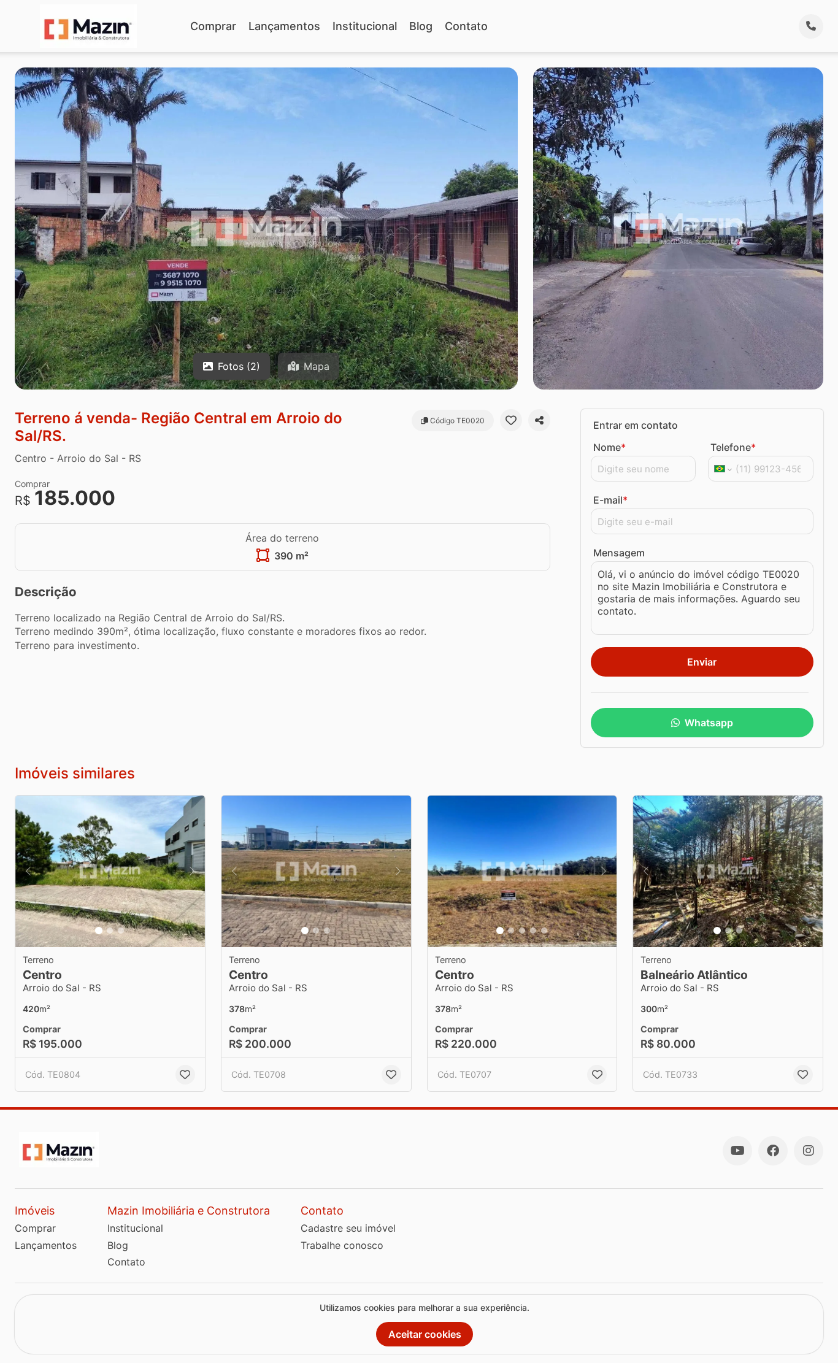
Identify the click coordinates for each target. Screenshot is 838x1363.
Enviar (702, 662)
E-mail (610, 500)
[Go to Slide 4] (533, 930)
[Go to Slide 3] (121, 930)
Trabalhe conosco (342, 1245)
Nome (609, 447)
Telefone (733, 447)
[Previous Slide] (28, 871)
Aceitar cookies (424, 1334)
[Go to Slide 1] (98, 930)
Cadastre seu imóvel (348, 1228)
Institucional (365, 26)
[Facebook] (773, 1150)
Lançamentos (284, 26)
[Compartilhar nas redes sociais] (539, 420)
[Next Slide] (192, 871)
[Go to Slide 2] (110, 930)
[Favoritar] (511, 420)
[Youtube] (737, 1150)
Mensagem (619, 553)
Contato (466, 26)
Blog (420, 26)
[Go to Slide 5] (544, 930)
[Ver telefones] (811, 26)
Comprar (213, 26)
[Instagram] (808, 1150)
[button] (110, 871)
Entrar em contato (635, 425)
